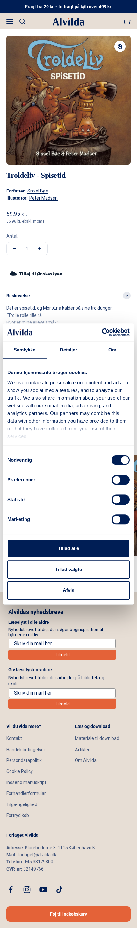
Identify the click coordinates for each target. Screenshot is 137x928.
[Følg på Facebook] (10, 889)
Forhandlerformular (26, 793)
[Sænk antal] (15, 248)
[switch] (121, 480)
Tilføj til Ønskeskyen (40, 273)
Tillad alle (68, 548)
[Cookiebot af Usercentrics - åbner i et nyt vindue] (102, 332)
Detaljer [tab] (68, 349)
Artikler (82, 749)
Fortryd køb (17, 815)
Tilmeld (62, 654)
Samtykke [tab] (25, 349)
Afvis (68, 590)
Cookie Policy (19, 771)
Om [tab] (112, 349)
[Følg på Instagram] (27, 889)
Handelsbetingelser (25, 749)
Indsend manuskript (26, 782)
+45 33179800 (38, 861)
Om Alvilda (86, 760)
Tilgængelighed (21, 804)
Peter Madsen (43, 197)
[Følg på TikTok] (59, 889)
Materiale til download (97, 738)
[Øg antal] (39, 248)
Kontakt (14, 738)
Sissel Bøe (37, 190)
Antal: (12, 235)
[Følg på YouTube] (43, 889)
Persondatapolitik (24, 760)
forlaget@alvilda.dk (37, 854)
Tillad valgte (68, 569)
